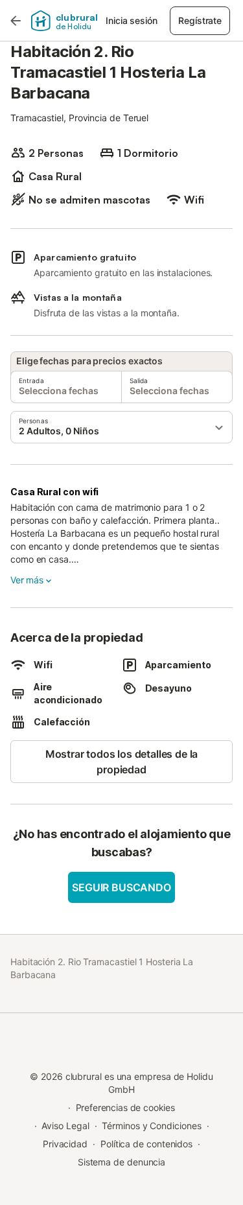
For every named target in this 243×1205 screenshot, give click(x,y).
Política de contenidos (146, 1143)
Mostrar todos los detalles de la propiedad (121, 761)
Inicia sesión (131, 20)
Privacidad (65, 1143)
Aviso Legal (65, 1125)
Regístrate (199, 20)
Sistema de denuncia (121, 1161)
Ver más (26, 579)
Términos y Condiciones (151, 1125)
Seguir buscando (121, 887)
